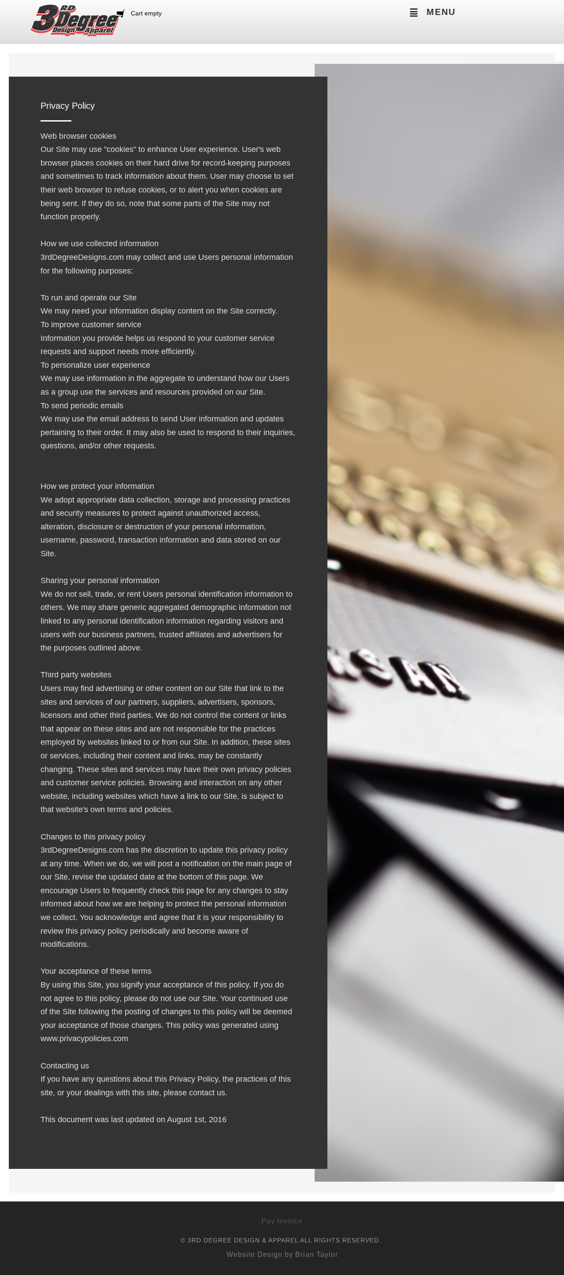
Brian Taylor (316, 1254)
